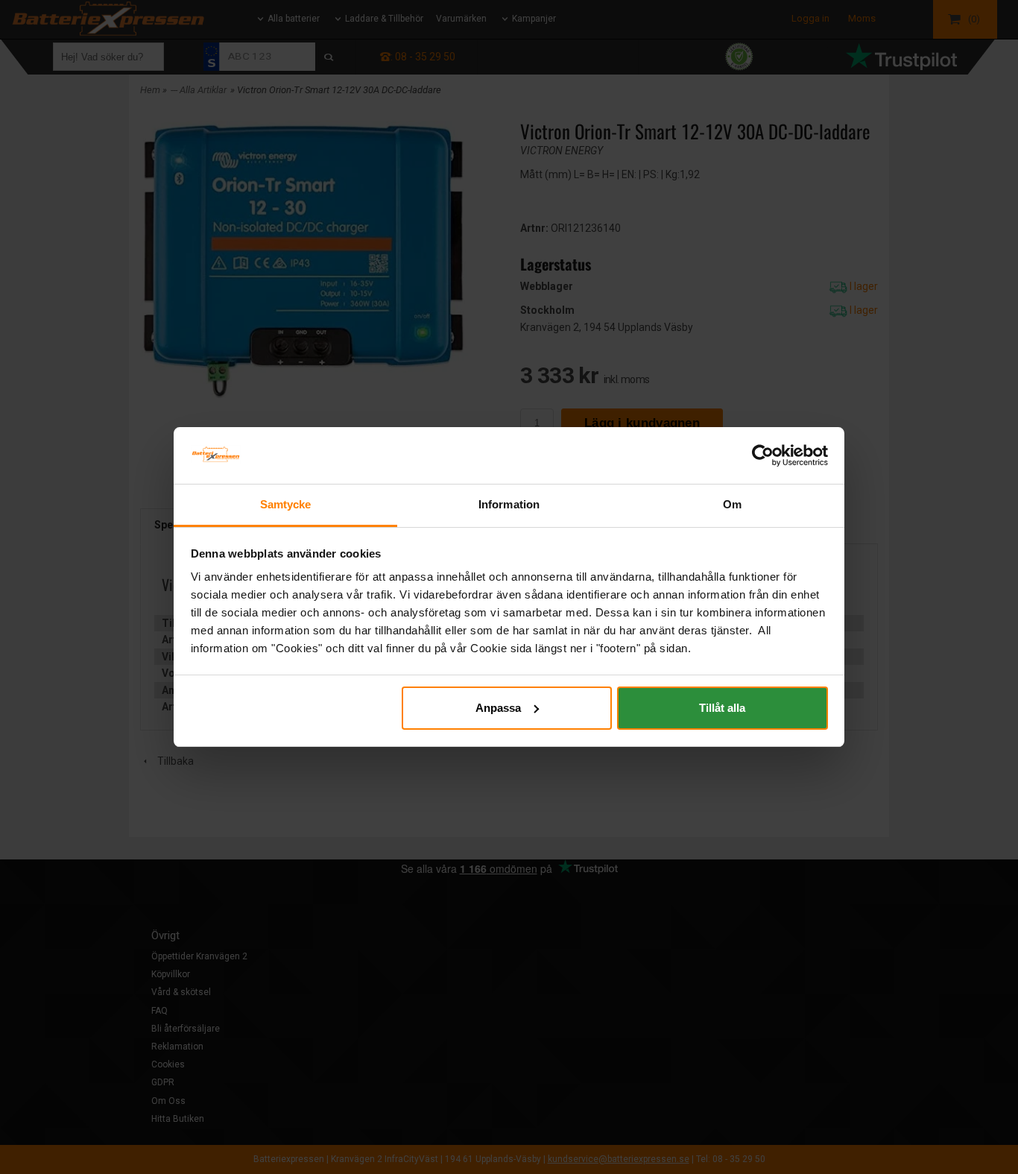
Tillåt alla (722, 707)
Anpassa (498, 707)
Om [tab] (732, 504)
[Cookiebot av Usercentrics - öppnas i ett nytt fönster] (763, 455)
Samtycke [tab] (286, 504)
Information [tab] (509, 504)
